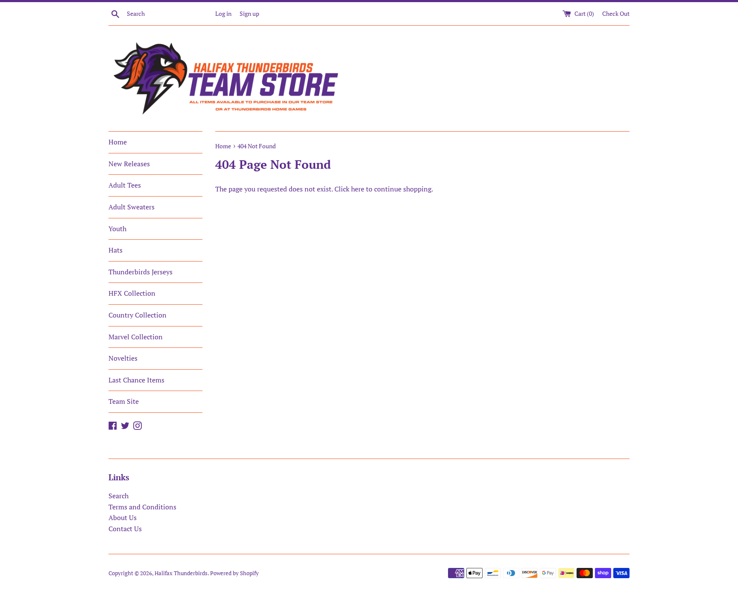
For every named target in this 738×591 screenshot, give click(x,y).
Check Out (616, 13)
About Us (122, 517)
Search (118, 495)
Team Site (123, 401)
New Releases (129, 163)
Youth (117, 228)
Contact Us (125, 528)
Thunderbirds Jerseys (140, 271)
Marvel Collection (135, 336)
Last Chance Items (136, 380)
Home (117, 142)
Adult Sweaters (131, 207)
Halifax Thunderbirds (181, 573)
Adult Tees (124, 185)
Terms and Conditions (142, 507)
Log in (223, 13)
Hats (115, 250)
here (357, 189)
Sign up (249, 13)
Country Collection (137, 315)
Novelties (123, 358)
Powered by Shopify (234, 573)
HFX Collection (131, 293)
